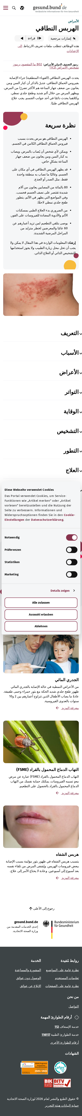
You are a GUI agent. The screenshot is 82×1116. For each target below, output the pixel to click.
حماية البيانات (69, 1105)
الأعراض (69, 372)
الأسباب (70, 352)
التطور (71, 450)
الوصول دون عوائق (28, 978)
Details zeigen (60, 590)
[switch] (71, 550)
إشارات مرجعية (61, 38)
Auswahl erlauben (41, 614)
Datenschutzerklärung (47, 520)
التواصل (73, 1006)
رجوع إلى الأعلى (43, 908)
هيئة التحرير (52, 1105)
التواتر (72, 392)
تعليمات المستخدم (67, 978)
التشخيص (68, 431)
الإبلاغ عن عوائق (30, 986)
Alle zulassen (41, 602)
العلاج (72, 470)
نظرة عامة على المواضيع (62, 970)
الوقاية (71, 411)
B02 (39, 64)
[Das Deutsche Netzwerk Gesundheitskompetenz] (35, 1068)
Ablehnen (41, 626)
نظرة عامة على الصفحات (62, 986)
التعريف (70, 333)
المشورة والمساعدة (28, 970)
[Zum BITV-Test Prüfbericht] (57, 1083)
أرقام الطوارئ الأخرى (64, 1042)
